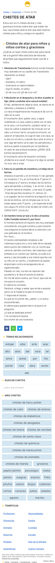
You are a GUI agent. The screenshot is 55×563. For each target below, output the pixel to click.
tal (47, 351)
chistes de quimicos (26, 443)
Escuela (32, 534)
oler (27, 372)
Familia (31, 520)
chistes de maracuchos (27, 450)
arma (9, 358)
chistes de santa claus (27, 436)
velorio (20, 484)
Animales (7, 527)
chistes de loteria (13, 429)
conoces (20, 491)
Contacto (14, 562)
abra (32, 365)
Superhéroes (9, 548)
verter (44, 365)
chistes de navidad (39, 429)
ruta (21, 365)
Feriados (7, 541)
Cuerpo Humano (36, 548)
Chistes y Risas (48, 561)
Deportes (7, 534)
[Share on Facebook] (6, 328)
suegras (21, 477)
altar (23, 344)
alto (7, 351)
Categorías (16, 12)
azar (45, 344)
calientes (45, 484)
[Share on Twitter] (19, 328)
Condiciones (25, 562)
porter (9, 365)
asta (17, 351)
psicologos (31, 470)
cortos (7, 491)
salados (46, 491)
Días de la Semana (37, 541)
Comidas (32, 527)
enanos (35, 477)
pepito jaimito (12, 470)
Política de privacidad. (10, 558)
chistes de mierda (17, 463)
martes (39, 497)
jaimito (7, 477)
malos (46, 470)
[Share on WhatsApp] (13, 328)
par (35, 358)
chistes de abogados (27, 422)
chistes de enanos (39, 409)
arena (22, 358)
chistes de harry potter (26, 402)
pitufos (7, 484)
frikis (47, 477)
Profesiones (9, 513)
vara (37, 351)
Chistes (6, 12)
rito (46, 358)
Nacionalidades (35, 513)
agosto (14, 497)
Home (6, 562)
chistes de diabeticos (26, 416)
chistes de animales (26, 457)
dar (28, 351)
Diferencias (8, 520)
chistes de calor (13, 409)
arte (34, 344)
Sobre (34, 562)
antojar (10, 344)
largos (32, 484)
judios (33, 491)
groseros (42, 463)
